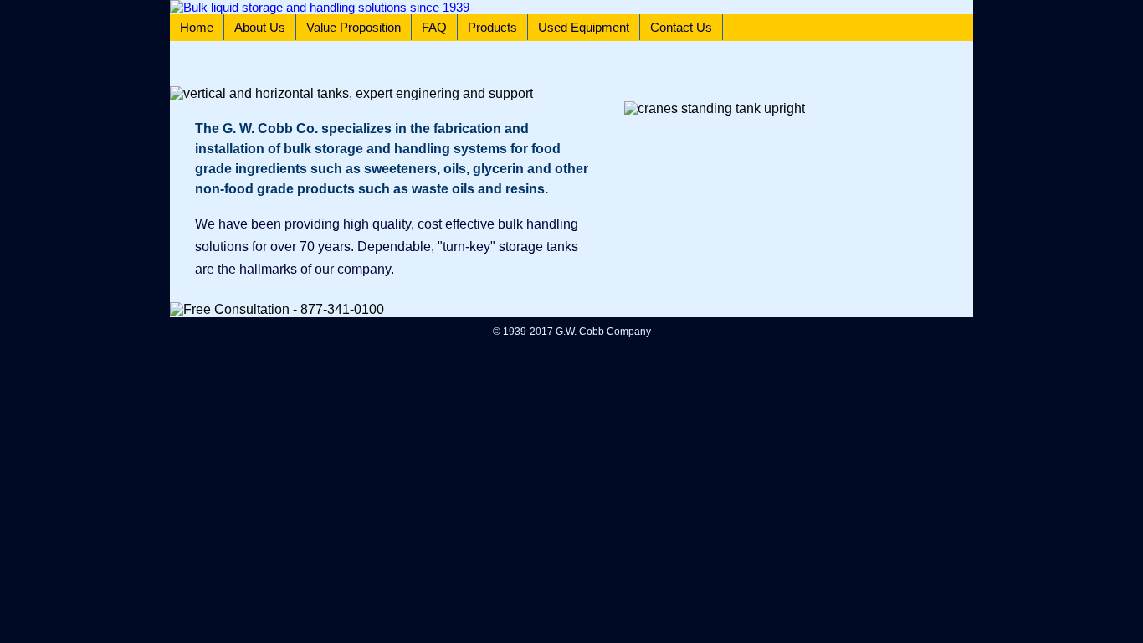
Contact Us (681, 27)
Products (492, 27)
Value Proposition (353, 27)
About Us (259, 27)
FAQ (434, 27)
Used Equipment (583, 27)
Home (196, 27)
